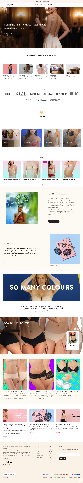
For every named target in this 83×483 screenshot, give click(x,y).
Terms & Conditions (64, 477)
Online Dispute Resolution (73, 477)
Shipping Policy (40, 455)
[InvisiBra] (8, 5)
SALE (41, 4)
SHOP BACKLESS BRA (54, 221)
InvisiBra (6, 477)
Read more (31, 432)
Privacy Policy (50, 477)
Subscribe (62, 458)
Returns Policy (39, 457)
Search (38, 449)
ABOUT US (50, 4)
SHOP (32, 4)
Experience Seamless (8, 33)
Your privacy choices (57, 477)
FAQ (45, 4)
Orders (79, 477)
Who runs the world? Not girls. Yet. (39, 424)
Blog (38, 451)
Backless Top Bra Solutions (63, 424)
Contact (38, 453)
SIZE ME (36, 4)
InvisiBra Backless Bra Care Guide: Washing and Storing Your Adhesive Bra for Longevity (14, 426)
